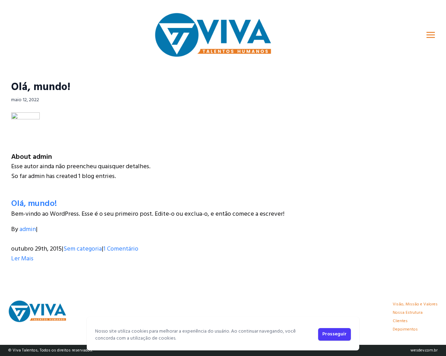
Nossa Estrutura (408, 312)
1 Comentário (120, 249)
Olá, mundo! (40, 87)
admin (28, 229)
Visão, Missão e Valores (415, 304)
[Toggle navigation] (430, 35)
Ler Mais (22, 259)
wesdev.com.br (424, 350)
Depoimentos (405, 329)
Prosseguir (334, 334)
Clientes (400, 321)
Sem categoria (82, 249)
